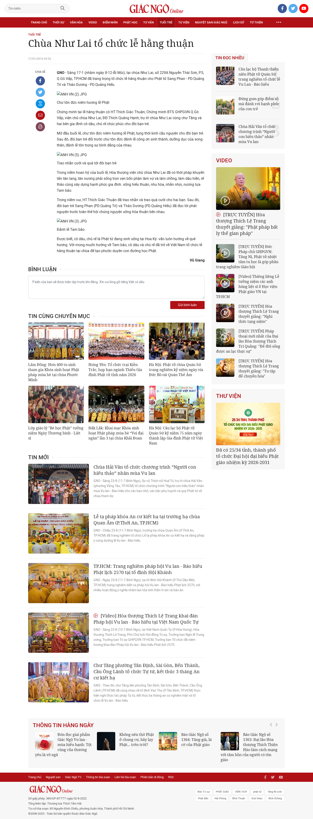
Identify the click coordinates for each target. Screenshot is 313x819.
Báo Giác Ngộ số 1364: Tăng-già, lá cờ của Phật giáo (196, 739)
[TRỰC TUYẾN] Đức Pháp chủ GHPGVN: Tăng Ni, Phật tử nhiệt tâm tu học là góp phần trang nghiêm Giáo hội (247, 256)
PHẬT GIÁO (222, 791)
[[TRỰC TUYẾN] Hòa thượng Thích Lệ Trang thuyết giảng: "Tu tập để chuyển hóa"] (225, 367)
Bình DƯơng (275, 798)
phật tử (257, 791)
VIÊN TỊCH (241, 791)
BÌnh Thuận (238, 798)
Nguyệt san (53, 777)
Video (92, 22)
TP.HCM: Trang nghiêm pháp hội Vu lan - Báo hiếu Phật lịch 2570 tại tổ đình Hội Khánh (147, 569)
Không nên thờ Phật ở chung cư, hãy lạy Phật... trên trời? (136, 739)
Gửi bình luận (187, 305)
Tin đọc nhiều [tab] (229, 57)
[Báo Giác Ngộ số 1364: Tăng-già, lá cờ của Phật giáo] (168, 741)
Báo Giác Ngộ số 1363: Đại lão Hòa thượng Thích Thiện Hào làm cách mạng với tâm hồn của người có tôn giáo (249, 747)
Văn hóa (76, 22)
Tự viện (183, 22)
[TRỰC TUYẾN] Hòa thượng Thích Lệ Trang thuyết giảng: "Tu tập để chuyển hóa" (259, 368)
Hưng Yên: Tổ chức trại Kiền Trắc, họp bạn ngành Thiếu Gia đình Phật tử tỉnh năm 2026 (115, 369)
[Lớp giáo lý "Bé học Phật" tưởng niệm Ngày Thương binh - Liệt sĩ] (56, 404)
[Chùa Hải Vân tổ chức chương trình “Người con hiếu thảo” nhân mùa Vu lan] (58, 484)
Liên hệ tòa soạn (125, 777)
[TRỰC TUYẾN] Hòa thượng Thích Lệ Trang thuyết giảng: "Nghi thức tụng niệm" (259, 314)
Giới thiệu (256, 798)
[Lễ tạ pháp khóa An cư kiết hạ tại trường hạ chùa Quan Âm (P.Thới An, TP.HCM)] (58, 533)
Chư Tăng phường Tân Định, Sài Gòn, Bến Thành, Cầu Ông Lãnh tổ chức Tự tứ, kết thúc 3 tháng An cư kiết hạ (146, 671)
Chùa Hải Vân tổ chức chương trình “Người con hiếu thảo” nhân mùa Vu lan (144, 470)
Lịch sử (238, 22)
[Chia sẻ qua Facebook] (40, 80)
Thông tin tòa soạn (98, 777)
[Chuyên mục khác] (278, 22)
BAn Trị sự (204, 791)
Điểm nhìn (110, 22)
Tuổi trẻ (166, 22)
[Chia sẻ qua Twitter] (40, 92)
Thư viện (228, 396)
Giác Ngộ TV (73, 777)
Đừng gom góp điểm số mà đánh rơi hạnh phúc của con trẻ (259, 103)
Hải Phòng (220, 798)
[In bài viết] (40, 126)
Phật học (130, 22)
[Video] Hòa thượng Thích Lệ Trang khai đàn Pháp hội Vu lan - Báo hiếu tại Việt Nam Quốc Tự (146, 619)
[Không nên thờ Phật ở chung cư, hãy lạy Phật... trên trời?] (106, 741)
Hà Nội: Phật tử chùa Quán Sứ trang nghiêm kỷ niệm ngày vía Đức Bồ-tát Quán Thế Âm (176, 369)
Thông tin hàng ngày (63, 725)
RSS (171, 777)
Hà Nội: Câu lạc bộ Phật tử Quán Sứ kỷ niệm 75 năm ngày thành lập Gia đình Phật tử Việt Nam (176, 435)
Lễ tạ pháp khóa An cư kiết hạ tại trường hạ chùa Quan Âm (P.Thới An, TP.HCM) (146, 519)
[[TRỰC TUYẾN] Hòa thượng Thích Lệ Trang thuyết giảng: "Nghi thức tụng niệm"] (225, 313)
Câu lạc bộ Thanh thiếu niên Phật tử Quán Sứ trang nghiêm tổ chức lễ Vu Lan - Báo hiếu (259, 77)
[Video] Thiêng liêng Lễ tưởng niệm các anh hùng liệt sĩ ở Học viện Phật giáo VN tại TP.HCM (247, 286)
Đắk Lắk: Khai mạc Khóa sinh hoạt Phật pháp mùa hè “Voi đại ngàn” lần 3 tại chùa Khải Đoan (115, 433)
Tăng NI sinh (275, 791)
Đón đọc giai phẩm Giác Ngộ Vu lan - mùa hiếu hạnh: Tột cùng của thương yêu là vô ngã (63, 744)
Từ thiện (256, 22)
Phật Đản (203, 798)
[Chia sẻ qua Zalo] (40, 103)
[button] (272, 745)
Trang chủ (39, 22)
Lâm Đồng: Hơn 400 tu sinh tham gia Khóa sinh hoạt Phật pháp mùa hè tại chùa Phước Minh (53, 372)
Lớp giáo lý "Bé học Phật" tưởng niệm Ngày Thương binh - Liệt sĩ (55, 433)
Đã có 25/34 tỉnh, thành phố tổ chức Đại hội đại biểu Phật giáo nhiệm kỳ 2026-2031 (247, 456)
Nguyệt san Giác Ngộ (211, 22)
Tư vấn (148, 22)
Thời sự (58, 22)
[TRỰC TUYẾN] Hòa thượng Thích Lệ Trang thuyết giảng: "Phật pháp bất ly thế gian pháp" (247, 223)
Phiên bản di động (152, 777)
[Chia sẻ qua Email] (40, 115)
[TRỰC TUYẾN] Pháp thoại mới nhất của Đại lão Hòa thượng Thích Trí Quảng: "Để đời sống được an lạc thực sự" (248, 341)
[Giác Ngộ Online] (105, 789)
